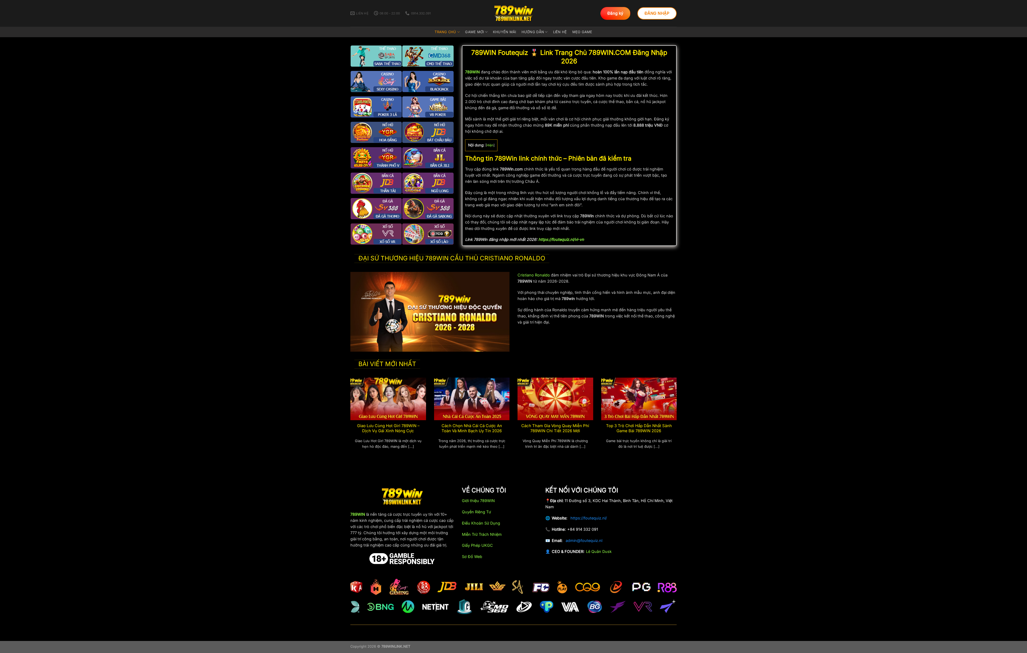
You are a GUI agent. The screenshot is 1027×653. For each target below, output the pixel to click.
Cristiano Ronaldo (534, 275)
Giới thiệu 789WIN (478, 500)
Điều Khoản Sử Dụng (481, 523)
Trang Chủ (445, 32)
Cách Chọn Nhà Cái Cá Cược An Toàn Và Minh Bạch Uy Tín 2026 (472, 428)
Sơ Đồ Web (472, 556)
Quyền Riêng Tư (476, 512)
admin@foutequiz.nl (584, 540)
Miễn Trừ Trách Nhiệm (482, 534)
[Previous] (349, 419)
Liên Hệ (560, 32)
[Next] (678, 419)
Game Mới (474, 32)
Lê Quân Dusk (599, 551)
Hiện (489, 145)
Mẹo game (582, 32)
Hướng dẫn (533, 32)
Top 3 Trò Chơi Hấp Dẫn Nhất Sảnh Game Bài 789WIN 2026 (639, 428)
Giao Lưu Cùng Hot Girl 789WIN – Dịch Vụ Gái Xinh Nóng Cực (388, 428)
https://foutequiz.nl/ (588, 518)
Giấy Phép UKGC (477, 545)
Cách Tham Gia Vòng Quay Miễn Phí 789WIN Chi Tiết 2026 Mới (555, 428)
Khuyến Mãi (504, 32)
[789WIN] (513, 13)
